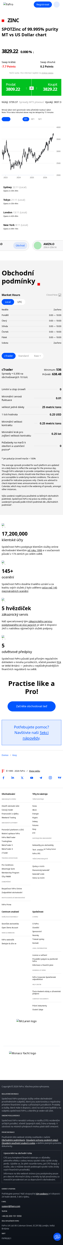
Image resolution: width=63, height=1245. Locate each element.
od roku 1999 (34, 550)
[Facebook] (3, 777)
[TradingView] (59, 777)
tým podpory (42, 1193)
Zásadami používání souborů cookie (18, 1143)
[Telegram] (41, 777)
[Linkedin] (12, 777)
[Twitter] (22, 777)
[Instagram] (50, 777)
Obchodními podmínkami (13, 1140)
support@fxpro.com (11, 1206)
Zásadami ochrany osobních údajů (42, 1140)
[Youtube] (31, 777)
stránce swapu (47, 73)
